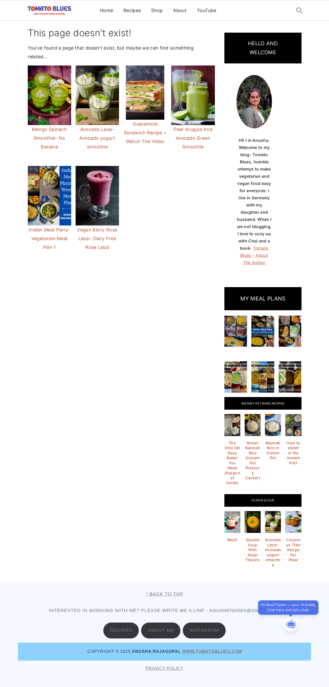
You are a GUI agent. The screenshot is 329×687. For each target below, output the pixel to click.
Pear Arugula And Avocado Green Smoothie (192, 138)
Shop (157, 10)
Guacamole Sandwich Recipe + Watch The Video (145, 132)
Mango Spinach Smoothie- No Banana (49, 138)
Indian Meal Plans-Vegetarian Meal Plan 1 (49, 238)
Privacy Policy (164, 668)
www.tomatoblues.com (212, 651)
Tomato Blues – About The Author (254, 255)
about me (161, 630)
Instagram (204, 630)
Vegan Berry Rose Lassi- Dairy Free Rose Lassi (97, 238)
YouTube (206, 10)
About (180, 10)
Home (106, 10)
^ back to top (165, 594)
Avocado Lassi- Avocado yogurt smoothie (97, 138)
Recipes (132, 10)
